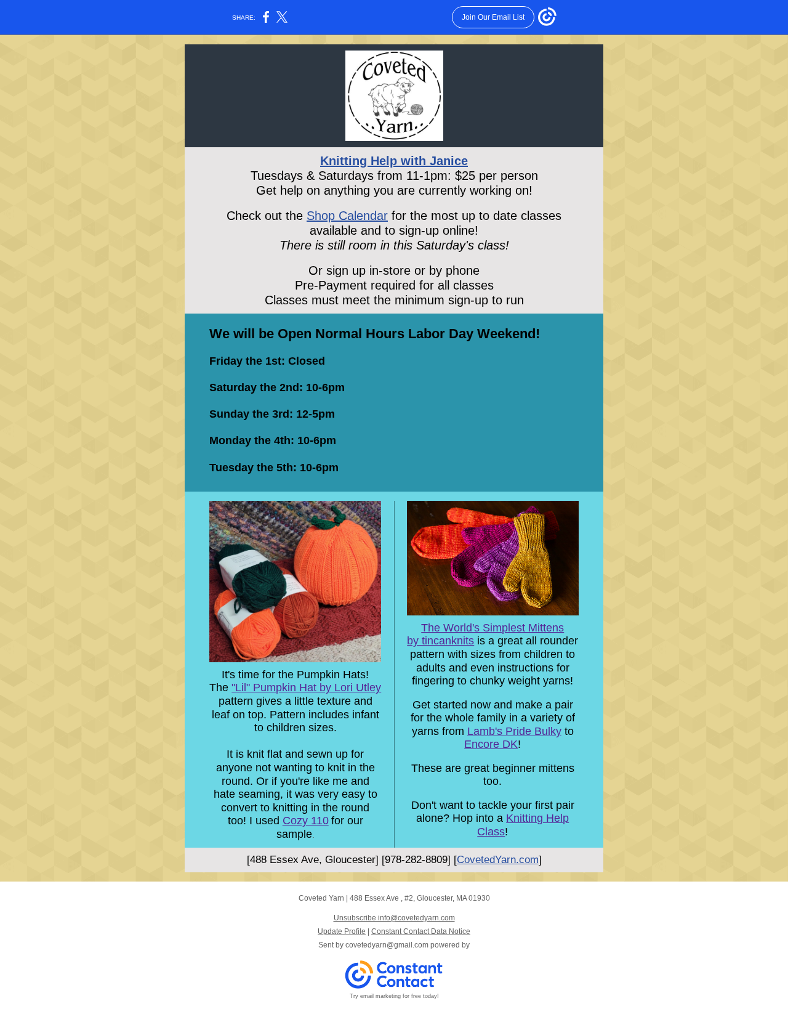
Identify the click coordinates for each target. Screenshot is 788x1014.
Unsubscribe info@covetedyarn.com (394, 918)
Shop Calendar (347, 215)
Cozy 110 (306, 820)
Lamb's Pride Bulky (514, 731)
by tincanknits (440, 641)
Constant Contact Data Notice (420, 931)
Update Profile (342, 931)
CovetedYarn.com (498, 860)
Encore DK (491, 744)
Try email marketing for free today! (394, 996)
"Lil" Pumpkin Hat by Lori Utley (306, 687)
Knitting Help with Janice (394, 161)
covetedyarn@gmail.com (386, 945)
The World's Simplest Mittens (492, 628)
